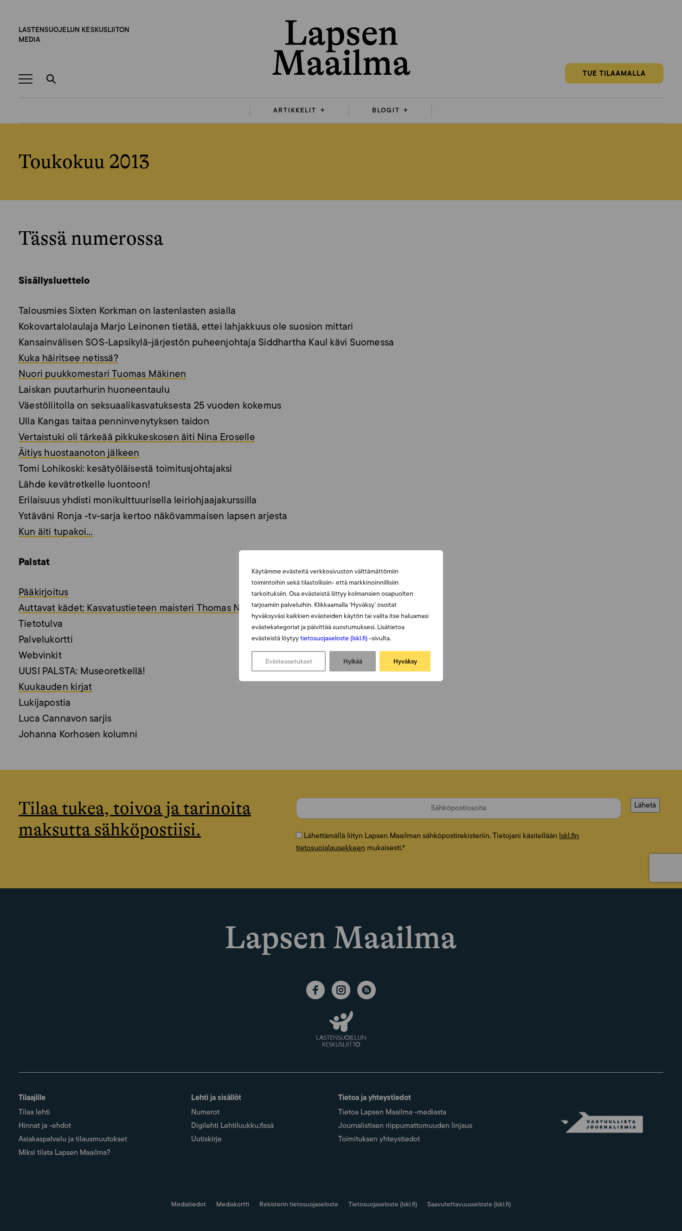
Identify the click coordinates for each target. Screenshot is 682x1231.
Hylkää (352, 661)
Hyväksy (405, 661)
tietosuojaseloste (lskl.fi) (333, 638)
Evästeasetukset (288, 661)
